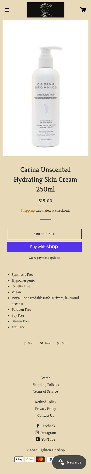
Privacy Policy (45, 408)
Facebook (48, 426)
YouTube (48, 439)
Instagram (48, 432)
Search (45, 377)
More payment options (44, 257)
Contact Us (45, 415)
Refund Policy (45, 401)
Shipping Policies (45, 384)
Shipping (28, 210)
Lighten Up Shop (52, 450)
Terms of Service (45, 391)
